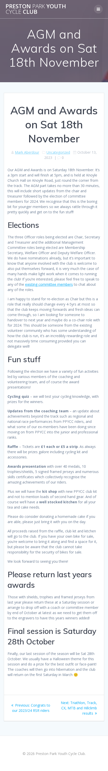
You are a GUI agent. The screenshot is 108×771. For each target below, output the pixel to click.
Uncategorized (58, 152)
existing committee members (49, 284)
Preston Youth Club (36, 9)
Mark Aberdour (27, 152)
